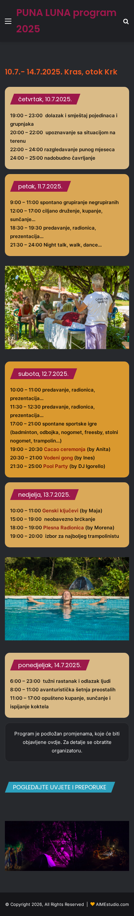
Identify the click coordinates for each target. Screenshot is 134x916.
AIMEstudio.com (112, 904)
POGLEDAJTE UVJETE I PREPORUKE (59, 787)
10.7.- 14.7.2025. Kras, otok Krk (61, 72)
